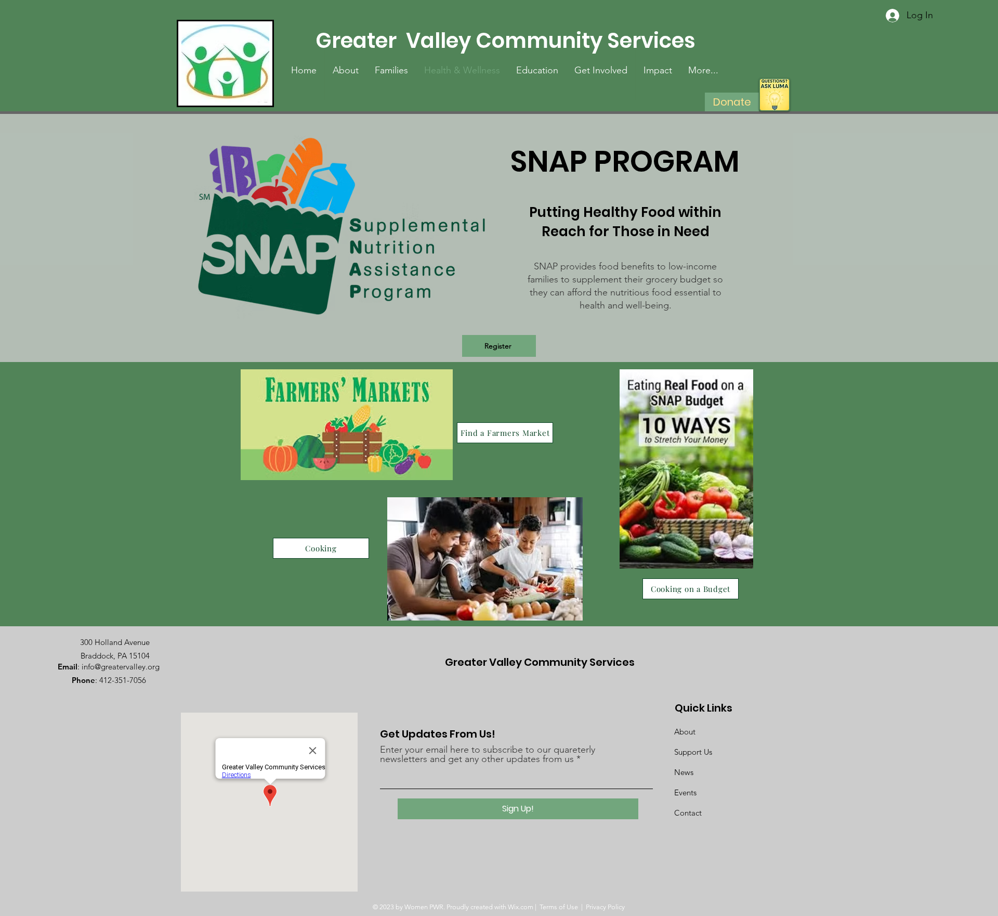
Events (685, 792)
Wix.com (520, 907)
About (684, 732)
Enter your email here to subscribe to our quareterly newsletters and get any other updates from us (487, 754)
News (683, 772)
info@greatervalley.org (121, 667)
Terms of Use (559, 907)
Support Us (693, 752)
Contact (688, 813)
